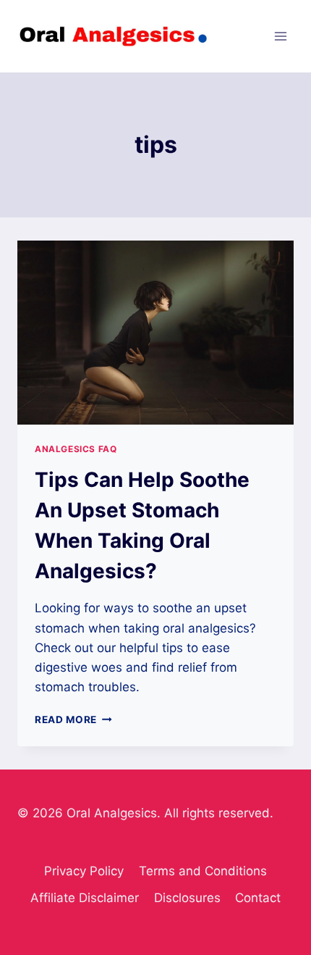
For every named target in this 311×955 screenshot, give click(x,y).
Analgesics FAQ (75, 448)
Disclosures (187, 898)
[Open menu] (280, 36)
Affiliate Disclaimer (84, 898)
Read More (73, 719)
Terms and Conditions (203, 871)
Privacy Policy (84, 871)
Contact (258, 898)
